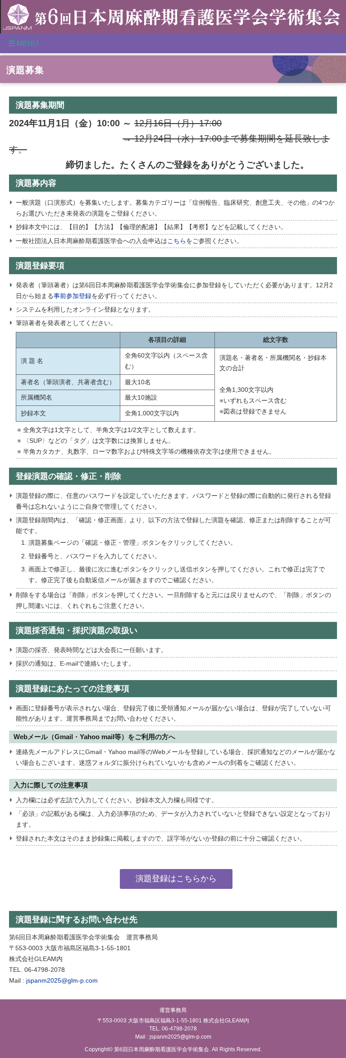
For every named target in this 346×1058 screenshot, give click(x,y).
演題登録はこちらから (176, 878)
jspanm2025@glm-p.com (62, 980)
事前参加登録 (72, 295)
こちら (176, 240)
